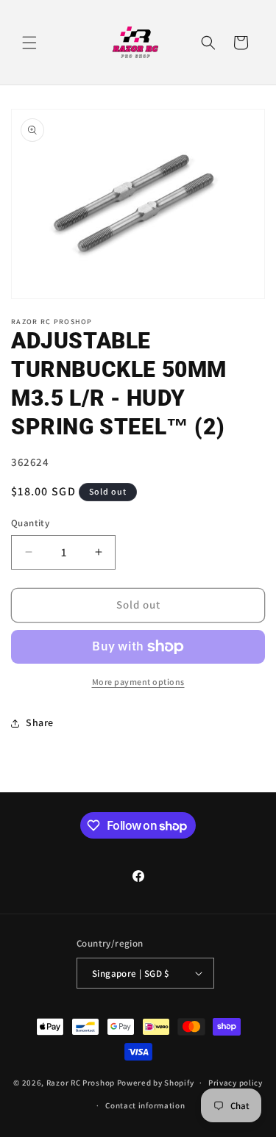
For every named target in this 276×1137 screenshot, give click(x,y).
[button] (29, 42)
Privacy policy (235, 1082)
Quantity (30, 523)
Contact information (145, 1105)
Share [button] (40, 722)
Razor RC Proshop (80, 1082)
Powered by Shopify (155, 1082)
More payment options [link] (138, 681)
